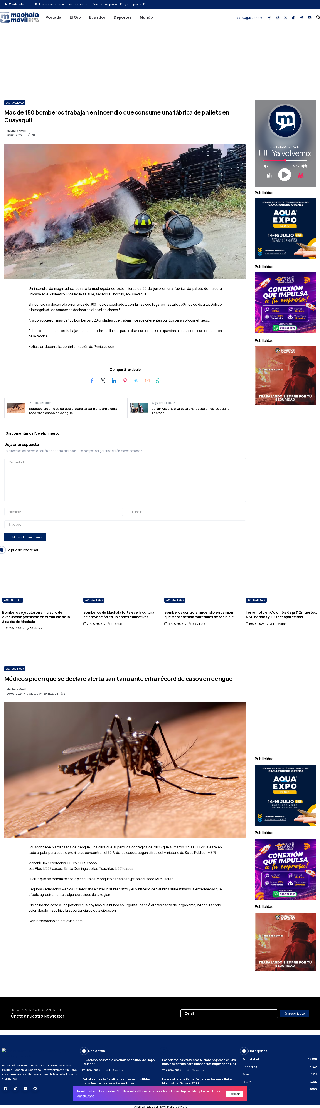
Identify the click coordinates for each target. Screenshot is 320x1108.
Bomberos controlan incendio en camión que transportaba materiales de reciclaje (199, 614)
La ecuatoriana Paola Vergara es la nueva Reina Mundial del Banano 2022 (197, 1081)
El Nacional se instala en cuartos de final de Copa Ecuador (118, 1062)
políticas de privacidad (183, 1091)
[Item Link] (38, 581)
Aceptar (234, 1094)
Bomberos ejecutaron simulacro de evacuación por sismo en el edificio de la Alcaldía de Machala (36, 617)
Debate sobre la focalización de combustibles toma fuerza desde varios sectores (116, 1081)
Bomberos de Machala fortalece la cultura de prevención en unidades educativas (118, 614)
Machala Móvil (16, 130)
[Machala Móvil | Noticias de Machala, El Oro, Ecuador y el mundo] (19, 17)
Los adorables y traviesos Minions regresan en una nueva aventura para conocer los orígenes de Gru (199, 1062)
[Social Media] (269, 17)
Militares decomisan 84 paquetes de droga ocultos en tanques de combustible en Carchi (94, 4)
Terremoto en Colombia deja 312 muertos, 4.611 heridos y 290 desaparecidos (281, 614)
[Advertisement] (160, 58)
